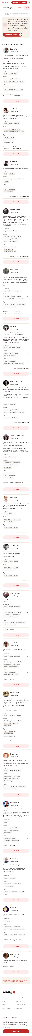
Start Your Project (11, 34)
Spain (17, 981)
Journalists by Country (15, 13)
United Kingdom (17, 980)
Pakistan (13, 981)
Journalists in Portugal (25, 13)
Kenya (23, 980)
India (26, 980)
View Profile (16, 101)
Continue (16, 1031)
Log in (19, 7)
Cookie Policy (6, 1027)
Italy (10, 981)
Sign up (27, 7)
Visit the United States (19, 2)
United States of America (8, 980)
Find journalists (5, 13)
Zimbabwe (21, 981)
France (4, 981)
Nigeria (7, 981)
